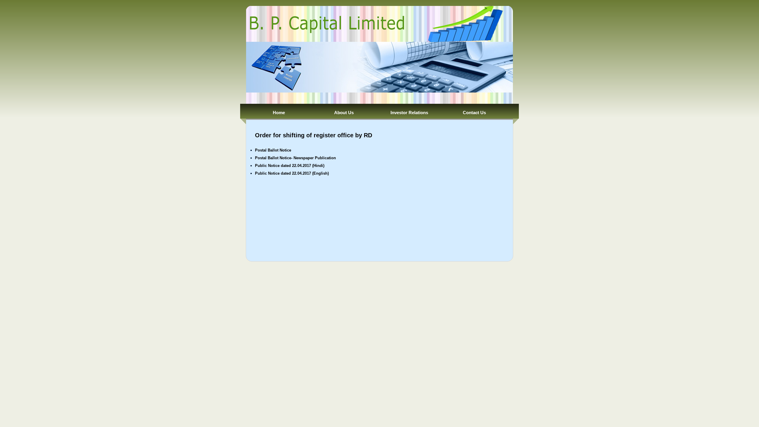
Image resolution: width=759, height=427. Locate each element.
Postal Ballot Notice (273, 150)
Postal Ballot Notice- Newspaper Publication (295, 158)
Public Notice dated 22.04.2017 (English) (292, 173)
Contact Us (474, 112)
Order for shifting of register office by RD (313, 135)
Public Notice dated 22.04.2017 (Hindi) (289, 165)
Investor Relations (409, 112)
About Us (344, 112)
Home (279, 112)
